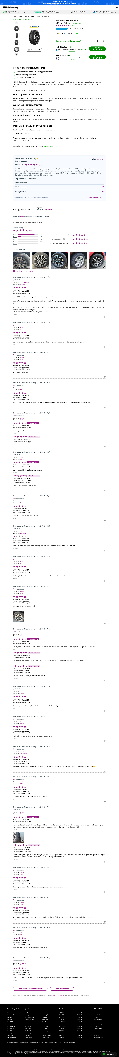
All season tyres (98, 1028)
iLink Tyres (27, 1035)
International (67, 1042)
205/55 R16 (62, 1015)
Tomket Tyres (45, 1026)
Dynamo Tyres (28, 1026)
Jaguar (22, 327)
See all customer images (24, 271)
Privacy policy (40, 1042)
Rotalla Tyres (45, 1024)
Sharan (22, 965)
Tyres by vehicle (98, 1019)
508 (21, 814)
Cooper (22, 459)
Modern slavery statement (51, 1042)
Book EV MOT (10, 1024)
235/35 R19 (62, 1033)
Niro (21, 636)
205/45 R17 (62, 1024)
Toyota (22, 418)
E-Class (22, 284)
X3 (21, 935)
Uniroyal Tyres (46, 1031)
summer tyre (47, 146)
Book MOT (10, 1021)
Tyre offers (96, 1017)
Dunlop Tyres (28, 1024)
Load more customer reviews (30, 989)
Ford (21, 501)
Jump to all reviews (95, 197)
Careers (73, 1042)
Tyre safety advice (98, 1037)
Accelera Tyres (29, 1012)
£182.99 (97, 49)
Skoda (21, 561)
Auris (21, 420)
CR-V (21, 874)
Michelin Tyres (46, 1012)
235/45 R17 (79, 1035)
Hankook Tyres (29, 1033)
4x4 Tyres (9, 1017)
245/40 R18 (62, 1037)
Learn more (83, 49)
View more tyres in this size (23, 19)
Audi (21, 388)
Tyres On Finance (11, 1035)
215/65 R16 (79, 1026)
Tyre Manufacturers (30, 1009)
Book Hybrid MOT (12, 1026)
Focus (22, 723)
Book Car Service (11, 1028)
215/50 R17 (79, 1033)
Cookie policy (33, 1042)
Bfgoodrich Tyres (29, 1017)
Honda (22, 872)
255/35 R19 (62, 1021)
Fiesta (22, 693)
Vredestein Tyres (46, 1033)
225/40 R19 (79, 1021)
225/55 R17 (79, 1012)
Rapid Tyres (45, 1021)
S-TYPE (22, 359)
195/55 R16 (62, 1031)
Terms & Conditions (23, 1042)
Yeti (21, 563)
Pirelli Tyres (45, 1017)
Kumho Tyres (28, 1037)
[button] (108, 7)
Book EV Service (11, 1031)
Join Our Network (11, 1037)
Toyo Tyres (45, 1028)
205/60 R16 (79, 1031)
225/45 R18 (62, 1026)
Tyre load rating (98, 1024)
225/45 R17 (62, 1017)
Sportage (23, 533)
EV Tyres (9, 1019)
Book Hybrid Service (12, 1033)
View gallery (35, 50)
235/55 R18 (79, 1015)
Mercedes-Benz (24, 282)
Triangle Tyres (45, 1037)
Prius (21, 593)
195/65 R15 (79, 1017)
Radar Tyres (45, 1019)
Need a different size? (75, 23)
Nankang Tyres (46, 1015)
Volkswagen (23, 963)
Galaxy (22, 503)
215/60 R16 (79, 1037)
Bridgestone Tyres (29, 1019)
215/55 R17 (62, 1019)
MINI (21, 457)
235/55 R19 (62, 1035)
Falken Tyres (28, 1028)
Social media (97, 1035)
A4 (21, 390)
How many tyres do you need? (68, 41)
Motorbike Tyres (11, 1015)
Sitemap (60, 1042)
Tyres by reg (97, 1021)
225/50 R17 (62, 1028)
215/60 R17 (79, 1024)
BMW (21, 933)
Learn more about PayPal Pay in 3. (24, 1053)
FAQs (95, 1012)
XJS (21, 329)
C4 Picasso (23, 753)
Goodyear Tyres (29, 1031)
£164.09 (97, 57)
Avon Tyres (28, 1015)
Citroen (22, 752)
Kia (21, 531)
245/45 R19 (79, 1028)
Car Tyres (9, 1012)
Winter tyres (97, 1031)
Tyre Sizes (62, 1009)
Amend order (97, 1015)
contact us (54, 995)
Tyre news (96, 1026)
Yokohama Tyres (46, 1035)
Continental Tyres (29, 1021)
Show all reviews (62, 988)
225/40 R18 (62, 1012)
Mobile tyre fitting (98, 1033)
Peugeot (22, 812)
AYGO (22, 784)
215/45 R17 (79, 1019)
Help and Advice (98, 1009)
